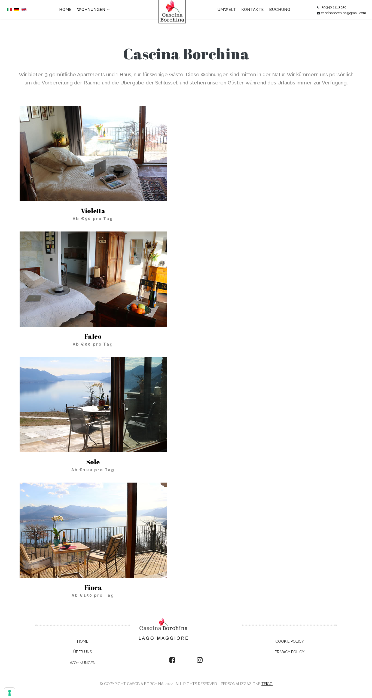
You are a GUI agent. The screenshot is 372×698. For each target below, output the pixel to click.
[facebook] (172, 660)
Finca (93, 587)
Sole (93, 462)
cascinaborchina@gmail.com (343, 13)
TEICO (267, 684)
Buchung (280, 9)
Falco (93, 336)
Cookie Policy (289, 641)
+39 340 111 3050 (333, 7)
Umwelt (227, 9)
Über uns (82, 652)
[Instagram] (200, 660)
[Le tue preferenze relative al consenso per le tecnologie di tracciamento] (9, 693)
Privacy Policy (289, 652)
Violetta (93, 210)
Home (65, 9)
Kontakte (253, 9)
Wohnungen (91, 9)
